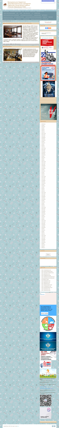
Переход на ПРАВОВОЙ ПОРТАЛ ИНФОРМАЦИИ (46, 33)
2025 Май (43, 231)
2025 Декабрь (43, 239)
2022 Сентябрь (44, 192)
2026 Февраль (43, 242)
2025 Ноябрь (43, 238)
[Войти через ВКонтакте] (47, 28)
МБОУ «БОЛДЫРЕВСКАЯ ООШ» (46, 275)
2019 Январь (43, 138)
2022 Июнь (43, 188)
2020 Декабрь (43, 165)
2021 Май (43, 172)
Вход (50, 22)
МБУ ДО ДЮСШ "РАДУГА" (45, 279)
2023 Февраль (43, 199)
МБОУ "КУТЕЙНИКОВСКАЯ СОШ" (46, 286)
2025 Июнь (43, 232)
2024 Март (43, 215)
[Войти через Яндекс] (49, 28)
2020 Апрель (43, 157)
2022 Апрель (43, 185)
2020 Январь (43, 153)
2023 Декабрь (43, 211)
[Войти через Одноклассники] (50, 28)
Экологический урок (8, 46)
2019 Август (43, 146)
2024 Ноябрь (43, 223)
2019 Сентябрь (44, 148)
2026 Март (43, 243)
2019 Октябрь (43, 149)
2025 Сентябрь (44, 235)
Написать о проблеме (44, 313)
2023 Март (43, 200)
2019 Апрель (43, 142)
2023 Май (43, 203)
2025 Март (43, 228)
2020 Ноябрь (43, 164)
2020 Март (43, 156)
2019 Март (43, 141)
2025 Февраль (43, 227)
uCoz (18, 426)
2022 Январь (43, 181)
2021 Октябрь (43, 177)
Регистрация (47, 22)
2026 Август (43, 247)
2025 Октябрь (43, 236)
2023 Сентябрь (44, 207)
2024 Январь (43, 212)
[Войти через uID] (45, 28)
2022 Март (43, 184)
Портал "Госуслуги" (43, 386)
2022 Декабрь (43, 196)
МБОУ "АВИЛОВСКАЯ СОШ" (46, 283)
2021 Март (43, 169)
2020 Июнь (43, 160)
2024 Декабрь (43, 224)
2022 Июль (43, 189)
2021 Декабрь (43, 180)
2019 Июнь (43, 145)
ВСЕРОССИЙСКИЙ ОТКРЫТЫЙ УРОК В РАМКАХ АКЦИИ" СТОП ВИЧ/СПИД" (18, 23)
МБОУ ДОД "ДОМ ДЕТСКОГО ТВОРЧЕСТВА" (48, 278)
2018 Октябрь (43, 134)
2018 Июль (43, 130)
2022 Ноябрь (43, 195)
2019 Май (43, 144)
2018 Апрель (43, 126)
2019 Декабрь (43, 152)
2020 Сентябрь (44, 161)
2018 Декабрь (43, 137)
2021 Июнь (43, 173)
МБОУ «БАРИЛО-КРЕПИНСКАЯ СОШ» (47, 271)
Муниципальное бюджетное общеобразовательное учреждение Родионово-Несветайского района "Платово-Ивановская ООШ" (19, 4)
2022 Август (43, 191)
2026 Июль (43, 246)
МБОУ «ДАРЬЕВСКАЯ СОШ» (46, 274)
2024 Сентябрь (44, 220)
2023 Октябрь (43, 208)
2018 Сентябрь (44, 133)
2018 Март (43, 125)
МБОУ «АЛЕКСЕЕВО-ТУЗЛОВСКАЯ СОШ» (48, 272)
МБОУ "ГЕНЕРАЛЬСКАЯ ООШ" (46, 290)
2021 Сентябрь (44, 176)
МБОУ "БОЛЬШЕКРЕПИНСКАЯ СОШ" (47, 287)
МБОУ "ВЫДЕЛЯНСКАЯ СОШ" (46, 282)
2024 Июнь (43, 219)
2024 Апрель (43, 216)
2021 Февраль (43, 168)
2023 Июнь (43, 204)
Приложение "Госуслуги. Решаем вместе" (46, 388)
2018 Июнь (43, 129)
